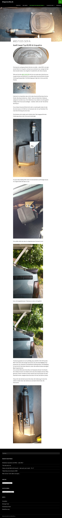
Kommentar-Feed (6, 506)
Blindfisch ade (50, 5)
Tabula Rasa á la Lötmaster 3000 (9, 471)
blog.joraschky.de (7, 2)
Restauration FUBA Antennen (36, 5)
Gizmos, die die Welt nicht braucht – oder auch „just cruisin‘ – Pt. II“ (18, 468)
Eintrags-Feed (5, 503)
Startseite (18, 5)
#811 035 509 (25, 74)
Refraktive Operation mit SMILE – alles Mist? (12, 462)
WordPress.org (5, 509)
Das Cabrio (25, 5)
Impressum (58, 5)
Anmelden (4, 501)
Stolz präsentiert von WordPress (8, 516)
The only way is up (6, 465)
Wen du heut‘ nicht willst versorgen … (11, 473)
